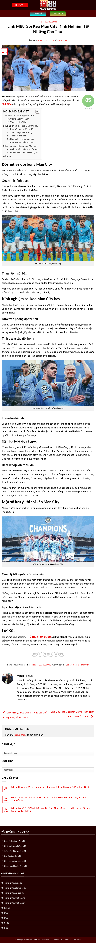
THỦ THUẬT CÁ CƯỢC (48, 22)
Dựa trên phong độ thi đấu (22, 129)
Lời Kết (8, 156)
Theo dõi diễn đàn (18, 136)
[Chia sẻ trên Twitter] (45, 654)
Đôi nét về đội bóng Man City (19, 115)
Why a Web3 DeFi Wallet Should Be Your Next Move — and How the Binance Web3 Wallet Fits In (51, 809)
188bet (57, 940)
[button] (20, 5)
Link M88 (70, 665)
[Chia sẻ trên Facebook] (39, 654)
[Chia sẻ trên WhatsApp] (34, 654)
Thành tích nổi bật (18, 122)
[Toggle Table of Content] (36, 111)
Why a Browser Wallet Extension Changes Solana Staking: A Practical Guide (50, 787)
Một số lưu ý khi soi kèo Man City (21, 146)
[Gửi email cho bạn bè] (50, 654)
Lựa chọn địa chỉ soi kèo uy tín (24, 153)
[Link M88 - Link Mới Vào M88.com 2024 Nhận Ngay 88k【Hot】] (48, 5)
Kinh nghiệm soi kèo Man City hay (21, 126)
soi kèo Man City (81, 665)
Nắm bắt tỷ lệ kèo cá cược (22, 139)
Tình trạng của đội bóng (21, 132)
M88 (74, 940)
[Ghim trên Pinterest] (56, 654)
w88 (50, 940)
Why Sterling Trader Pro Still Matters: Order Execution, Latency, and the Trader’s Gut (48, 799)
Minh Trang (63, 40)
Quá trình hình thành (19, 119)
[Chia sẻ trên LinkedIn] (61, 654)
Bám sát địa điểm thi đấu (22, 142)
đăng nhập (20, 734)
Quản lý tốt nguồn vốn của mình (24, 149)
